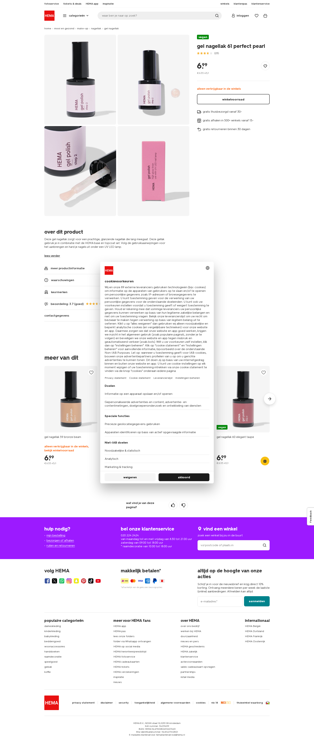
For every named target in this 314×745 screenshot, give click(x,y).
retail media (187, 677)
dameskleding (52, 626)
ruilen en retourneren (61, 545)
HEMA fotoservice (124, 656)
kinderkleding (52, 631)
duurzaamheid (189, 636)
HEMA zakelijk (189, 651)
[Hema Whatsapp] (61, 580)
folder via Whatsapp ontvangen (132, 641)
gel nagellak (111, 28)
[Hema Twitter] (54, 580)
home (47, 28)
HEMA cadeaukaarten (126, 661)
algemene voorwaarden (175, 702)
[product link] (70, 399)
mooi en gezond (64, 28)
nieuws (117, 682)
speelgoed (50, 661)
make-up (82, 28)
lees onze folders (123, 636)
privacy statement (83, 702)
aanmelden (257, 601)
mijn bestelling (56, 535)
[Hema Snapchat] (76, 580)
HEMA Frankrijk (254, 636)
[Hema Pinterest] (83, 580)
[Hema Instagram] (69, 580)
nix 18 (214, 702)
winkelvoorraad (233, 99)
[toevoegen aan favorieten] (265, 65)
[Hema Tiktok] (90, 580)
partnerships (188, 672)
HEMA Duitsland (254, 631)
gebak (48, 666)
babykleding (51, 636)
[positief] (173, 505)
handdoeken (52, 651)
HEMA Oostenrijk (255, 641)
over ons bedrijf (190, 626)
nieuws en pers (190, 641)
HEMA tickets (121, 666)
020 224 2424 (130, 535)
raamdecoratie (53, 656)
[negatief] (183, 505)
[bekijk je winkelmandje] (265, 15)
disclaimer (106, 702)
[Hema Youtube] (98, 580)
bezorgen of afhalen (60, 540)
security (124, 702)
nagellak (96, 28)
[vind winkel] (264, 545)
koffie (47, 672)
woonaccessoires (54, 646)
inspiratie (118, 677)
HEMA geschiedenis (192, 646)
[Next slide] (269, 399)
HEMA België (253, 626)
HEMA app (119, 626)
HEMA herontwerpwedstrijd (129, 651)
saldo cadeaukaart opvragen (198, 666)
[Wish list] (256, 15)
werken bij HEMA (191, 631)
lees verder (52, 255)
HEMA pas (119, 631)
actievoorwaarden (191, 661)
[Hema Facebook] (47, 580)
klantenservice (189, 656)
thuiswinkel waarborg (250, 702)
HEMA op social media (126, 646)
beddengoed (52, 641)
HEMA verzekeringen (126, 672)
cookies (201, 702)
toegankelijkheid (144, 702)
